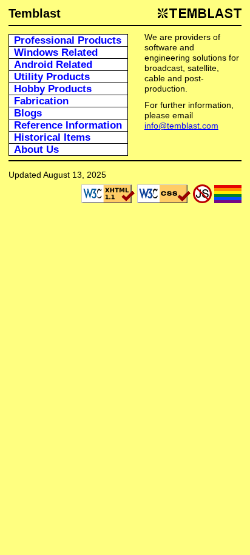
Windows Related (56, 52)
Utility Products (52, 76)
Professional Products (67, 40)
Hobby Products (53, 89)
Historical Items (52, 137)
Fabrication (41, 101)
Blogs (28, 113)
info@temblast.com (181, 125)
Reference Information (68, 125)
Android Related (53, 64)
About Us (36, 149)
